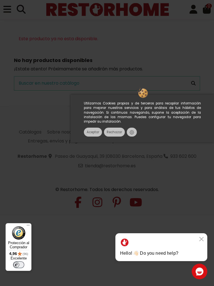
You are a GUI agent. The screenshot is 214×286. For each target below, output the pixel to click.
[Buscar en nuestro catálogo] (193, 83)
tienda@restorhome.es (110, 166)
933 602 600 (183, 156)
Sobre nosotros (64, 132)
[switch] (18, 264)
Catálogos (30, 132)
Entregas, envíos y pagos (55, 141)
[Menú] (28, 226)
